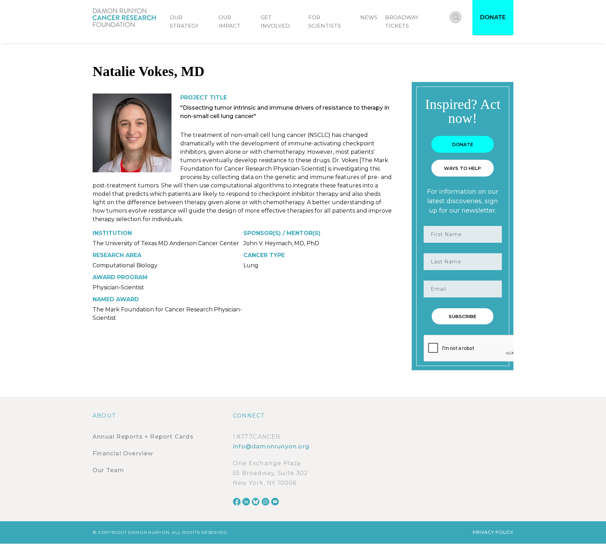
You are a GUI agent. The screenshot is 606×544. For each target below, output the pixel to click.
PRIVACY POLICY (493, 532)
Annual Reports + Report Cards (143, 436)
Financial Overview (123, 453)
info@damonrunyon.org (271, 446)
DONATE (493, 17)
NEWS (368, 17)
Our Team (108, 470)
